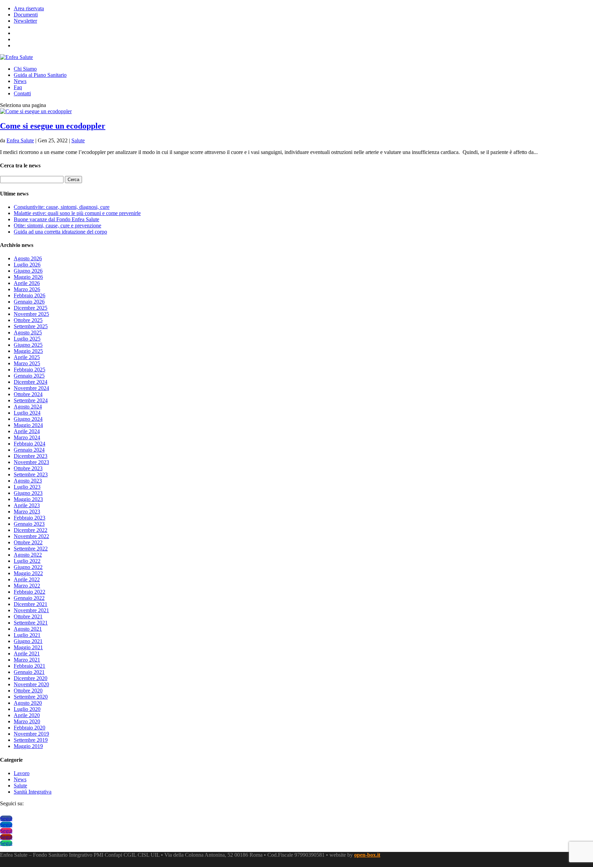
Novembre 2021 (31, 610)
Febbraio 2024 (29, 444)
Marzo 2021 (27, 660)
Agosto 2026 (28, 258)
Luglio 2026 (27, 265)
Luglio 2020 (27, 709)
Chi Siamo (25, 69)
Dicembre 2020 (30, 678)
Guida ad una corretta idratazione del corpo (60, 232)
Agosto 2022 (28, 555)
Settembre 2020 (31, 697)
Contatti (22, 93)
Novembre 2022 (31, 536)
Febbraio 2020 (29, 728)
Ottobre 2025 (28, 320)
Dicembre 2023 (30, 456)
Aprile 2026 (27, 283)
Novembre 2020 (31, 684)
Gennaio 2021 (29, 672)
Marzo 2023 (27, 511)
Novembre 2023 (31, 462)
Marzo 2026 (27, 289)
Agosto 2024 (28, 406)
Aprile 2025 (27, 357)
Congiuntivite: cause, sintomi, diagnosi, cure (61, 207)
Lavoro (22, 773)
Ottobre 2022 (28, 542)
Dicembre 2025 (30, 308)
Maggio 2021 (28, 647)
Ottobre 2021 (28, 616)
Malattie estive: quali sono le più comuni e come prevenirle (77, 213)
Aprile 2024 (27, 431)
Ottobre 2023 (28, 468)
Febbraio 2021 (29, 666)
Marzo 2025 (27, 363)
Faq (18, 87)
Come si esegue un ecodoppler (52, 125)
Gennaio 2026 (29, 302)
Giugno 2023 (28, 493)
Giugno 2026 (28, 271)
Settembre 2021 (31, 623)
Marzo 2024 (27, 437)
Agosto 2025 (28, 332)
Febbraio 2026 (29, 295)
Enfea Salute (20, 140)
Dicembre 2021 (30, 604)
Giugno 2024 (28, 419)
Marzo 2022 (27, 586)
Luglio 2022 (27, 561)
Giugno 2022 (28, 567)
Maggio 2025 (28, 351)
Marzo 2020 (27, 721)
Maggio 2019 (28, 746)
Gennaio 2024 (29, 450)
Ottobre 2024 (28, 394)
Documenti (26, 14)
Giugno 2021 (28, 641)
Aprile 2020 (27, 715)
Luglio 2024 (27, 413)
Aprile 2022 (27, 579)
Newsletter (25, 21)
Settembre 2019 (31, 740)
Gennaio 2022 (29, 598)
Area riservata (29, 8)
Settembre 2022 (31, 548)
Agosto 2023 (28, 481)
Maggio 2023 (28, 499)
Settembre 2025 (31, 326)
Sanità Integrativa (32, 792)
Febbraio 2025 (29, 369)
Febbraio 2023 (29, 518)
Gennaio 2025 (29, 376)
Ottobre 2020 (28, 690)
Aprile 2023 (27, 505)
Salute (78, 140)
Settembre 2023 (31, 474)
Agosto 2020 (28, 703)
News (20, 81)
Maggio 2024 (28, 425)
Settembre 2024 (31, 400)
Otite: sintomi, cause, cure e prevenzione (57, 225)
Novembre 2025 (31, 314)
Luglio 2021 (27, 635)
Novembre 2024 (31, 388)
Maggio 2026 (28, 277)
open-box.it (367, 855)
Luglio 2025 (27, 339)
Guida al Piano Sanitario (40, 75)
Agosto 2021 (28, 629)
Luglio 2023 (27, 487)
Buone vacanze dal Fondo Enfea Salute (56, 219)
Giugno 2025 (28, 345)
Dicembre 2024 (30, 382)
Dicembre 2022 (30, 530)
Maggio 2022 (28, 573)
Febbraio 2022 (29, 592)
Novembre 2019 (31, 734)
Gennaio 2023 (29, 524)
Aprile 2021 (27, 653)
